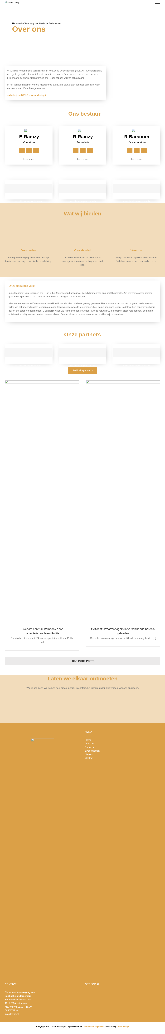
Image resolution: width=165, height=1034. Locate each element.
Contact (89, 758)
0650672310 (11, 1010)
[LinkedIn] (129, 992)
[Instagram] (125, 992)
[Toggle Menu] (158, 2)
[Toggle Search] (146, 2)
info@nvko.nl (12, 1014)
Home (88, 740)
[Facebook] (116, 992)
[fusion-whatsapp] (36, 150)
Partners (89, 747)
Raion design (123, 1027)
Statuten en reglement (94, 1027)
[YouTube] (120, 992)
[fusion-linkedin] (29, 150)
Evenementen (92, 750)
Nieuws (89, 754)
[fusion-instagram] (22, 150)
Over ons (90, 743)
